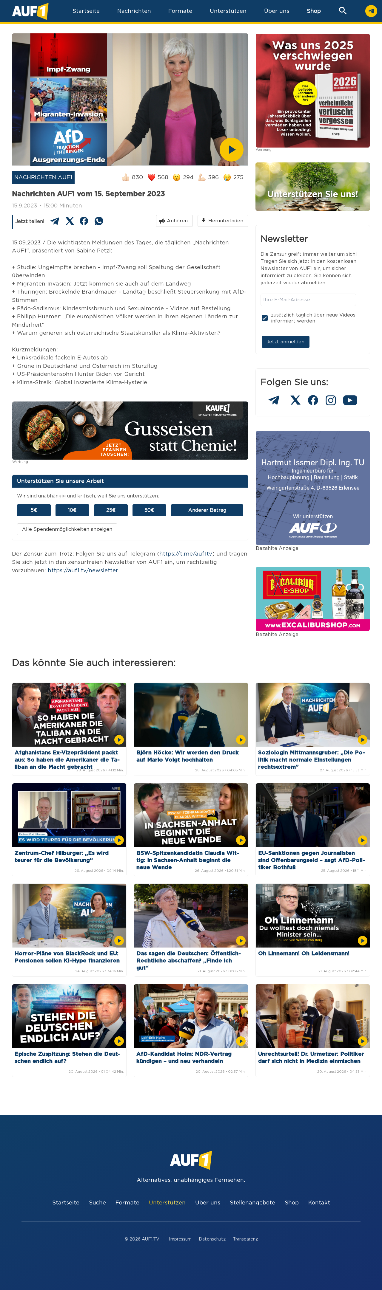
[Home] (30, 11)
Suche (97, 1203)
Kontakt (319, 1203)
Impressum (180, 1239)
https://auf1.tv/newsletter (83, 570)
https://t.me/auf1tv (185, 554)
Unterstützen (167, 1203)
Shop (314, 11)
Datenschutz (212, 1239)
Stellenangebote (252, 1203)
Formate (127, 1203)
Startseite (65, 1203)
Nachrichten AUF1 (43, 177)
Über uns (207, 1203)
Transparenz (245, 1239)
